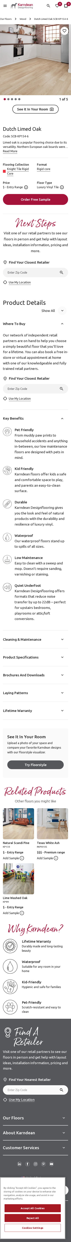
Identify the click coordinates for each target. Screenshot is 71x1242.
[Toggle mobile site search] (48, 6)
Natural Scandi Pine (16, 843)
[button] (5, 99)
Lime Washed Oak (15, 898)
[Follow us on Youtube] (51, 1164)
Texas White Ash (48, 843)
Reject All (33, 1218)
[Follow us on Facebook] (27, 1164)
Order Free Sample (35, 199)
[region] (32, 1208)
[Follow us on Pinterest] (43, 1164)
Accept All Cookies (32, 1208)
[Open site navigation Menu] (5, 5)
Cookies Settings (33, 1228)
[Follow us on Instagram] (35, 1164)
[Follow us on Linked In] (19, 1164)
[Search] (61, 272)
